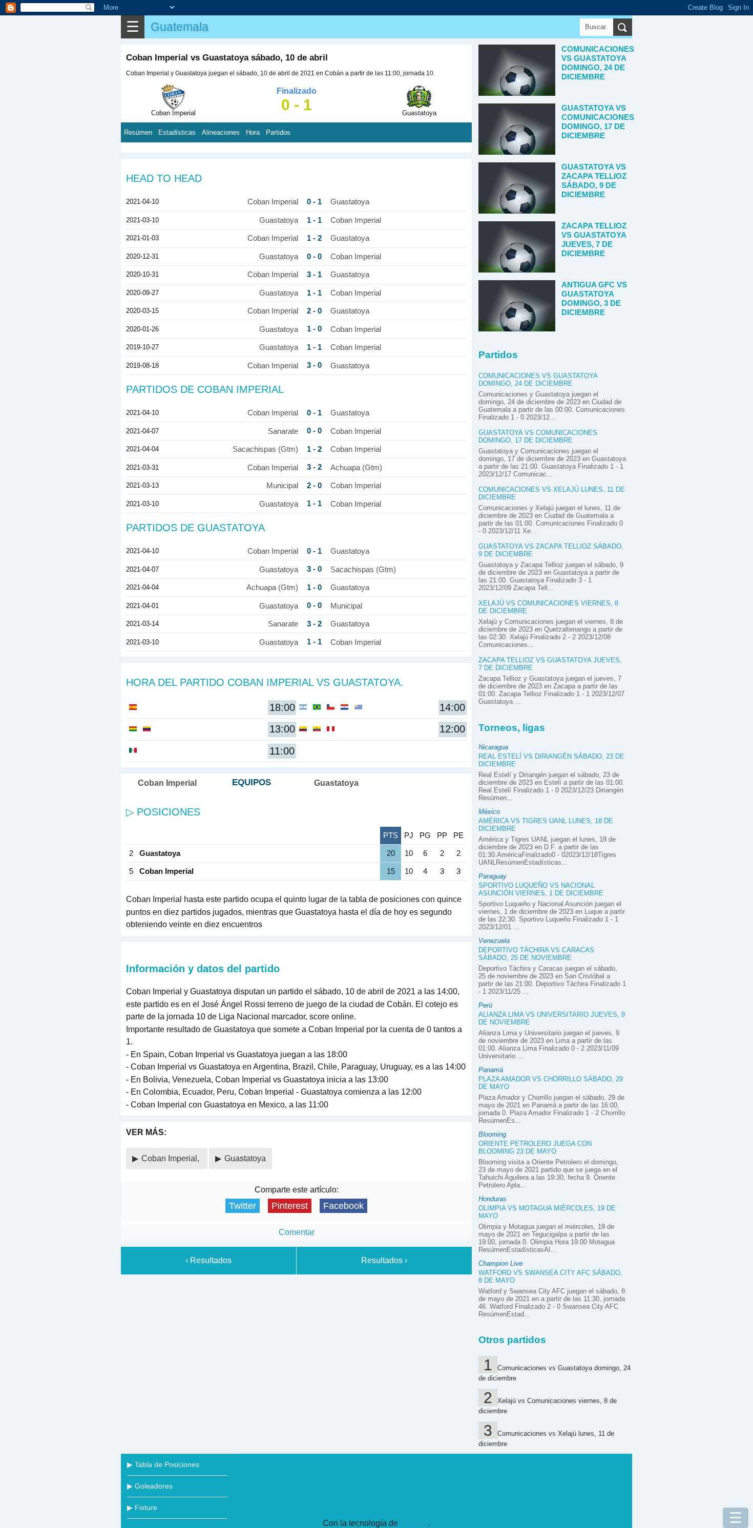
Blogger (414, 1523)
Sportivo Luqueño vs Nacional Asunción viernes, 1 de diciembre (540, 889)
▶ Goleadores (150, 1486)
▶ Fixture (142, 1507)
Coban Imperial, (171, 1158)
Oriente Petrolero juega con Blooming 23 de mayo (535, 1147)
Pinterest (289, 1206)
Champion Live (500, 1263)
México (489, 811)
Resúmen (138, 132)
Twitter (242, 1206)
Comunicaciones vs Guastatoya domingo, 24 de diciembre (537, 379)
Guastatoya (245, 1158)
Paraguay (492, 876)
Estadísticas (177, 132)
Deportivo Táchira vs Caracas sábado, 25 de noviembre (536, 953)
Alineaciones (221, 132)
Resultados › (384, 1260)
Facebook (343, 1206)
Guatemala (179, 26)
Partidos (278, 132)
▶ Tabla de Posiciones (163, 1464)
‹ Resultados (208, 1260)
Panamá (490, 1070)
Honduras (492, 1199)
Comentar (297, 1232)
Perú (485, 1005)
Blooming (492, 1134)
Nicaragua (493, 747)
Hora (253, 132)
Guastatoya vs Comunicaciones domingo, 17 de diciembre (537, 436)
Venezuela (494, 941)
